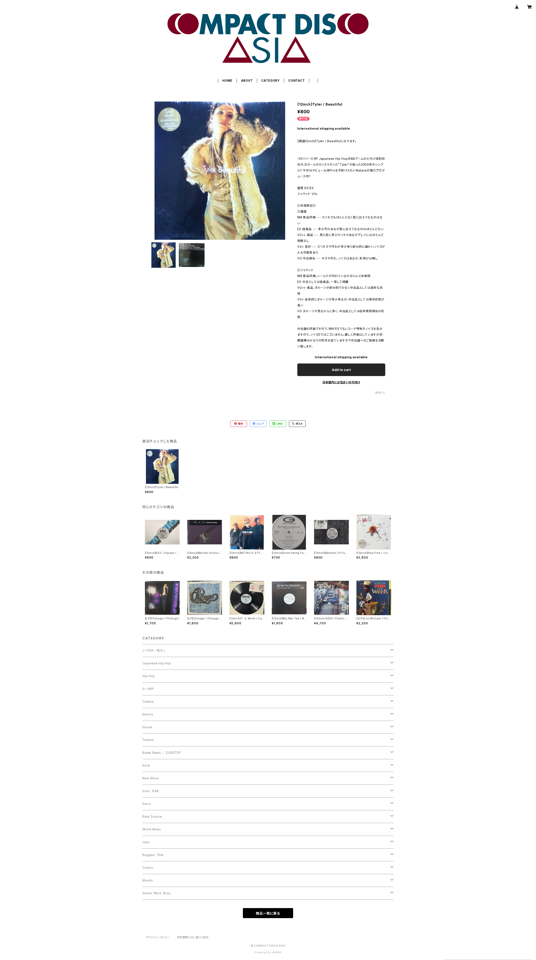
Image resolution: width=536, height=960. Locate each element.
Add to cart (341, 370)
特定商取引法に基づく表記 (193, 937)
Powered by (263, 952)
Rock (146, 765)
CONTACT (296, 80)
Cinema (148, 701)
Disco (146, 803)
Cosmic (147, 867)
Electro (147, 714)
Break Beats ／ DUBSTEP (161, 752)
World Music (151, 829)
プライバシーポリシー (158, 937)
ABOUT (247, 80)
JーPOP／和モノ (153, 650)
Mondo (147, 880)
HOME (227, 80)
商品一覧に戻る (268, 913)
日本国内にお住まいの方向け (341, 382)
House (147, 727)
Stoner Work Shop (156, 893)
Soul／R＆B (150, 791)
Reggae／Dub (153, 855)
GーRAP (148, 689)
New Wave (150, 778)
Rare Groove (152, 816)
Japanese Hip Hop (156, 663)
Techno (148, 740)
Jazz (146, 842)
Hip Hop (148, 676)
